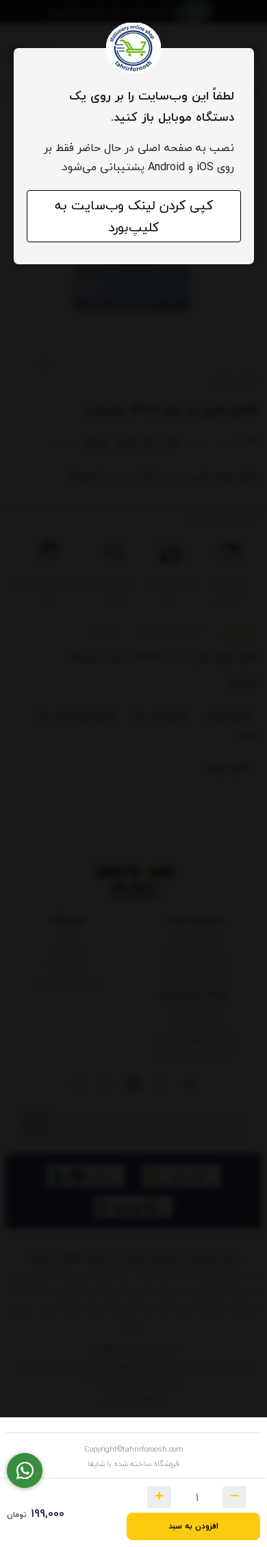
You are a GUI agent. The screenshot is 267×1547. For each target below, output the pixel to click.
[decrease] (234, 1497)
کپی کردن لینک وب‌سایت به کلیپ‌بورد (134, 216)
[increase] (159, 1497)
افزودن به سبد (193, 1526)
